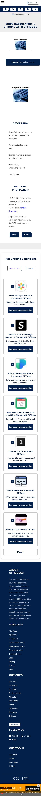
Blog (11, 658)
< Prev (14, 235)
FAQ (11, 669)
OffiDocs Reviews (16, 778)
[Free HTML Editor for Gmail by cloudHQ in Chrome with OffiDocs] (21, 408)
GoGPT (12, 759)
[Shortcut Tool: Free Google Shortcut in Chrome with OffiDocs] (21, 330)
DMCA (12, 665)
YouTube (15, 736)
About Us (13, 635)
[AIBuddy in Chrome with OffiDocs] (21, 525)
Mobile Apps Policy (17, 646)
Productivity (14, 268)
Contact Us (13, 639)
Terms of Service (16, 650)
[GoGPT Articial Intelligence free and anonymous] (6, 9)
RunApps (13, 712)
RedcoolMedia (15, 693)
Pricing (12, 662)
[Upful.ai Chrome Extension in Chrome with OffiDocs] (21, 369)
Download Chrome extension (20, 310)
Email (14, 740)
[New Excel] (28, 9)
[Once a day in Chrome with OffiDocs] (21, 447)
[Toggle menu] (3, 2)
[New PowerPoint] (35, 9)
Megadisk (13, 697)
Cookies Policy (15, 654)
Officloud (12, 716)
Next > (26, 235)
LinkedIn (27, 736)
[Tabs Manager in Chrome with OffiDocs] (21, 486)
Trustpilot (14, 724)
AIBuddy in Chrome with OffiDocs (21, 529)
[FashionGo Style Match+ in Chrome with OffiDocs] (21, 291)
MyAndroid (13, 708)
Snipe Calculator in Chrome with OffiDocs (20, 25)
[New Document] (20, 9)
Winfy (11, 705)
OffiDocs (12, 682)
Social (30, 268)
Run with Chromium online (23, 62)
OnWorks (13, 685)
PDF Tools (13, 762)
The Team (13, 631)
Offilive (12, 766)
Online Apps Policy (16, 643)
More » (20, 552)
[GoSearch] (13, 9)
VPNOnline (13, 701)
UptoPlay (13, 689)
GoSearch (13, 755)
